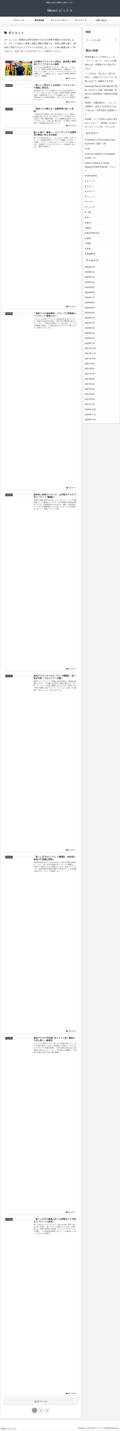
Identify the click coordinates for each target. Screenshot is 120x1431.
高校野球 (90, 253)
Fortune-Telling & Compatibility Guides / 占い (100, 155)
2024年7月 (90, 297)
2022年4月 (90, 327)
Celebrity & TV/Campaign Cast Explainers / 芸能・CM (100, 141)
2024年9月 (90, 287)
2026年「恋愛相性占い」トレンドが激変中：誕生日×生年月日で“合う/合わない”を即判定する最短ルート (101, 108)
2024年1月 (90, 317)
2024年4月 (90, 312)
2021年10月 (90, 358)
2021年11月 (90, 353)
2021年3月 (90, 393)
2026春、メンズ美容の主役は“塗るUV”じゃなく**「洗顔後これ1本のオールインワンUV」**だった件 (101, 122)
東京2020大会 (93, 232)
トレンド (90, 196)
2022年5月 (90, 322)
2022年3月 (90, 332)
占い (88, 217)
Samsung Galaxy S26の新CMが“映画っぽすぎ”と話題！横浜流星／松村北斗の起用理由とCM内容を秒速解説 (101, 91)
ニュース (90, 206)
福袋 (88, 238)
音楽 (88, 248)
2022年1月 (90, 343)
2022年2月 (90, 337)
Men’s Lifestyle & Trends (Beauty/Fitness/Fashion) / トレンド (100, 166)
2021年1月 (90, 404)
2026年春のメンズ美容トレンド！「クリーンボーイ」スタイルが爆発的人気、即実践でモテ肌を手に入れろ (101, 62)
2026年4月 (90, 266)
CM (88, 148)
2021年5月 (90, 383)
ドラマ (89, 201)
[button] (116, 40)
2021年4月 (90, 388)
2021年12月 (90, 348)
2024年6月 (90, 302)
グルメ (89, 186)
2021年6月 (90, 378)
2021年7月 (90, 373)
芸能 (88, 243)
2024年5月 (90, 307)
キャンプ (90, 180)
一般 (88, 212)
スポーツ (90, 191)
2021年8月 (90, 368)
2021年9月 (90, 363)
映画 (88, 227)
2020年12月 (90, 409)
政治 (88, 222)
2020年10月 (90, 419)
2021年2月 (90, 399)
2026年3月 (90, 271)
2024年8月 (90, 292)
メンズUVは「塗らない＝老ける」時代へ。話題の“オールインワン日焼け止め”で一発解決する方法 (101, 77)
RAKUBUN (91, 175)
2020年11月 (90, 414)
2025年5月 (90, 282)
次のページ (40, 1401)
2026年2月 (90, 276)
